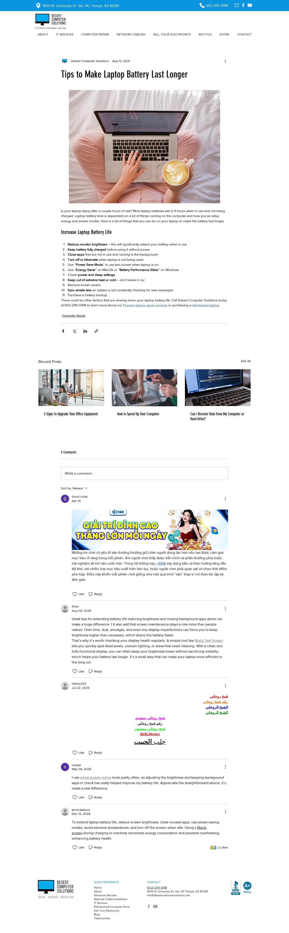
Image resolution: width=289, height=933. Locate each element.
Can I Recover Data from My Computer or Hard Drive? (217, 416)
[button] (95, 34)
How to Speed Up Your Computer (138, 413)
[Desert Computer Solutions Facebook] (243, 5)
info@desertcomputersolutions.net (168, 895)
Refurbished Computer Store (112, 906)
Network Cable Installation (110, 899)
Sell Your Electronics (106, 910)
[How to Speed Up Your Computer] (144, 387)
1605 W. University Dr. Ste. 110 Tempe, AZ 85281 (177, 891)
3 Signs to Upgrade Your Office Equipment (71, 413)
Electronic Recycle (105, 895)
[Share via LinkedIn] (85, 331)
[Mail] (236, 5)
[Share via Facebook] (63, 331)
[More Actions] (225, 498)
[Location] (38, 5)
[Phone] (202, 5)
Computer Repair (74, 315)
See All (246, 361)
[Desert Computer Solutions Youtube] (249, 5)
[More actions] (225, 61)
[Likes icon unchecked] (75, 594)
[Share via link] (96, 331)
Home (98, 887)
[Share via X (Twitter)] (74, 331)
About (98, 891)
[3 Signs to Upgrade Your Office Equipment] (71, 387)
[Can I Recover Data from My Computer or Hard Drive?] (218, 387)
